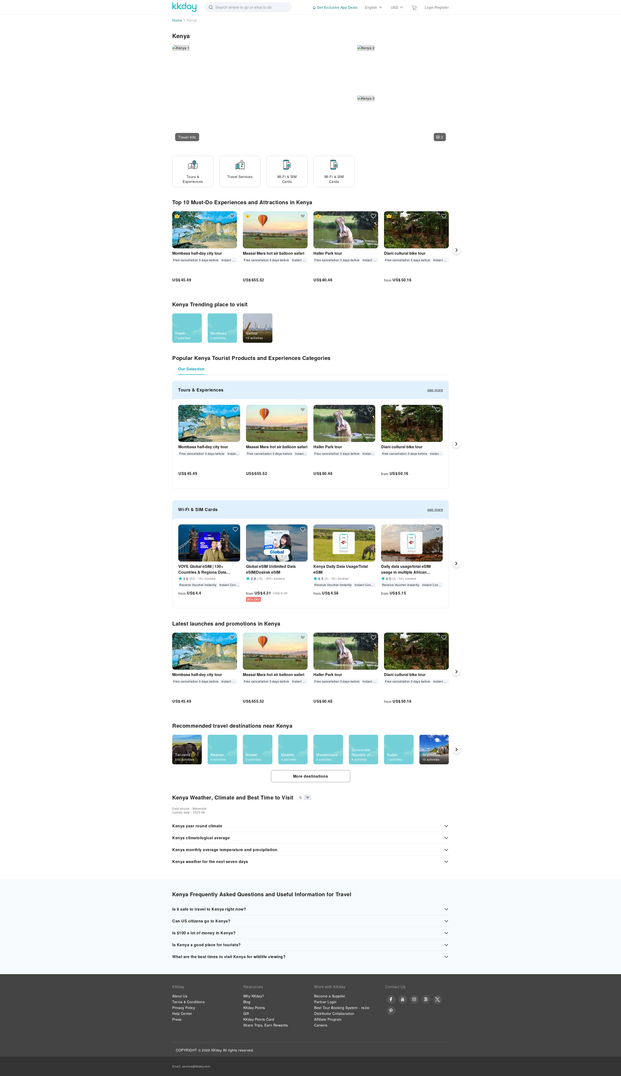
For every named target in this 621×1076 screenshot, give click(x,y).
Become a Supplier (329, 996)
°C (300, 797)
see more (435, 389)
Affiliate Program (328, 1019)
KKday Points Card (258, 1019)
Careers (320, 1025)
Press (177, 1019)
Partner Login (325, 1001)
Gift (246, 1013)
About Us (179, 996)
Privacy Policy (183, 1007)
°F (307, 797)
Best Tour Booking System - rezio (341, 1007)
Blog (247, 1001)
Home (177, 20)
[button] (187, 137)
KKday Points (254, 1007)
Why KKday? (253, 996)
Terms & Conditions (188, 1001)
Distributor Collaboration (334, 1013)
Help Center (182, 1013)
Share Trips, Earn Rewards (265, 1025)
